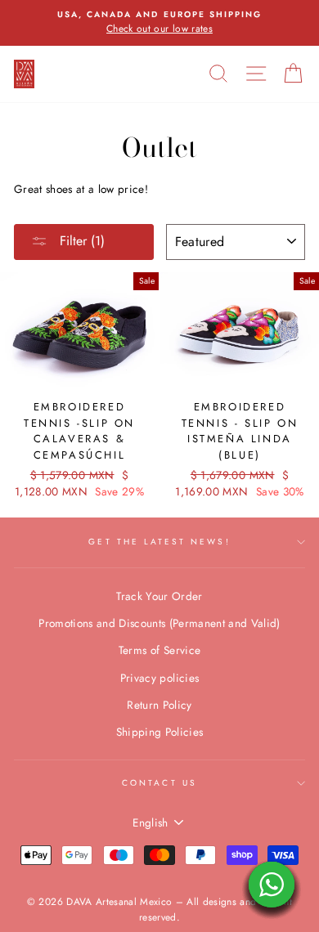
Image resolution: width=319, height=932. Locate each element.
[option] (159, 23)
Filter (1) (80, 240)
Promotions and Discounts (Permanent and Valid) (159, 623)
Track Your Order (159, 596)
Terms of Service (159, 650)
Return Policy (159, 705)
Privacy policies (159, 678)
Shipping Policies (160, 732)
